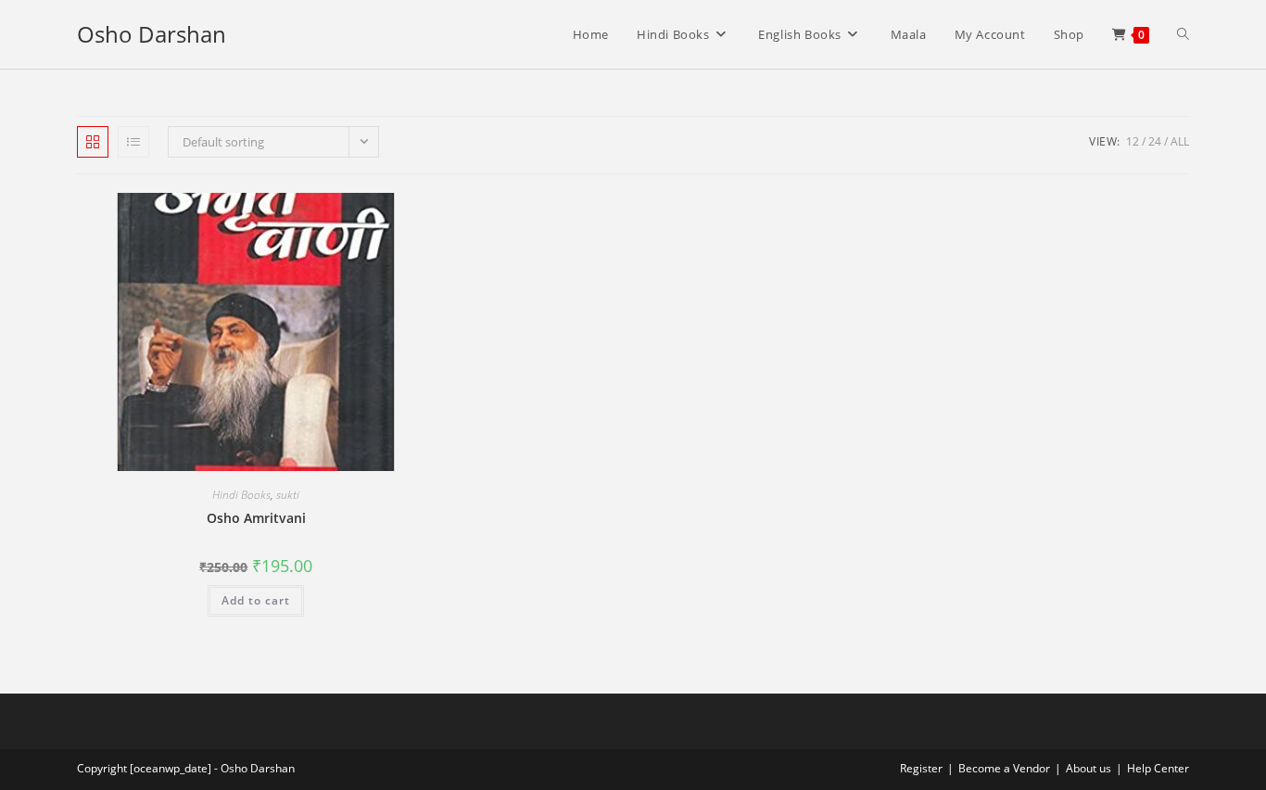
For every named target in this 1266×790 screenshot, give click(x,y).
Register (921, 768)
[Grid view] (92, 142)
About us (1088, 768)
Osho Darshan (151, 34)
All (1180, 141)
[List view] (133, 142)
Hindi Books (241, 495)
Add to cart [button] (256, 600)
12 (1132, 141)
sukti (287, 495)
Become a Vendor (1004, 768)
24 (1154, 141)
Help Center (1158, 768)
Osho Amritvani (256, 518)
